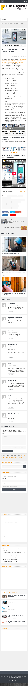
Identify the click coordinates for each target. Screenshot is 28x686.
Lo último (4, 592)
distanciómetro (21, 199)
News (4, 532)
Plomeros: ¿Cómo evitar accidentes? (10, 253)
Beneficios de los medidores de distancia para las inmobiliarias (13, 294)
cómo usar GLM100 (6, 197)
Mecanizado (5, 530)
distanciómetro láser (16, 201)
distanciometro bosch (7, 201)
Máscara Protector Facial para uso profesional (16, 607)
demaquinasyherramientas (15, 317)
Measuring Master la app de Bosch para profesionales (17, 596)
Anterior (11, 219)
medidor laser (14, 208)
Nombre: (4, 478)
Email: (3, 483)
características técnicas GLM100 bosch (15, 195)
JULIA (9, 395)
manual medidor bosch (7, 206)
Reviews (4, 534)
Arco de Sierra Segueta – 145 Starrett (12, 227)
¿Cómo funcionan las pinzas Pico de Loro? (16, 616)
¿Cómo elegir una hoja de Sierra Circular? (11, 555)
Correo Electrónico (22, 56)
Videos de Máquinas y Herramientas (10, 540)
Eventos (4, 518)
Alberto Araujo (12, 331)
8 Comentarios (20, 55)
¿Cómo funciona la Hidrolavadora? (10, 561)
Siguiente (17, 226)
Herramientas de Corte (7, 520)
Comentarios (14, 592)
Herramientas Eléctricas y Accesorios (10, 524)
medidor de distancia (6, 208)
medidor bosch (15, 206)
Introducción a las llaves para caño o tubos (16, 622)
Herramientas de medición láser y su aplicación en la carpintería (13, 273)
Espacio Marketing (16, 677)
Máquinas (5, 528)
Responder (11, 311)
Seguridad (5, 536)
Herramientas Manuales (8, 526)
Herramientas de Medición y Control (10, 55)
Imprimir (15, 56)
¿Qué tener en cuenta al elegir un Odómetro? (15, 222)
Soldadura (5, 538)
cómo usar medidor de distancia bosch (10, 199)
